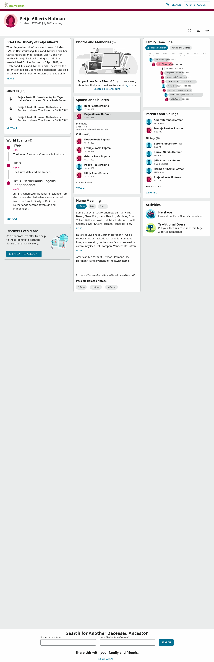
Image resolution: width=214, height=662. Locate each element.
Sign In (176, 4)
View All (12, 128)
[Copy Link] (207, 31)
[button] (37, 99)
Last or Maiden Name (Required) (114, 637)
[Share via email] (198, 31)
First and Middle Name (50, 637)
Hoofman (96, 287)
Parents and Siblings (181, 47)
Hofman (81, 206)
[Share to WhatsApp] (189, 31)
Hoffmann (111, 287)
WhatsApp (108, 659)
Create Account (197, 4)
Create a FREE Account (24, 254)
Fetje (92, 206)
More (10, 78)
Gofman (81, 287)
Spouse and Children (156, 47)
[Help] (167, 5)
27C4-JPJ (58, 23)
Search (166, 642)
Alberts (103, 206)
